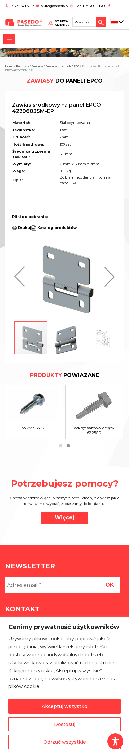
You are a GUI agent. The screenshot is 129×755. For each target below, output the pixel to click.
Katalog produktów (56, 227)
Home (9, 66)
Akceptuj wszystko (64, 706)
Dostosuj (64, 724)
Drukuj (24, 227)
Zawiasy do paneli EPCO (62, 66)
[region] (64, 686)
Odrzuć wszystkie (64, 742)
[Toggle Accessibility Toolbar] (115, 741)
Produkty (22, 66)
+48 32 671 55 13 (22, 6)
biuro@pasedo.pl (54, 6)
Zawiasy (37, 66)
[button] (21, 276)
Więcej (64, 517)
